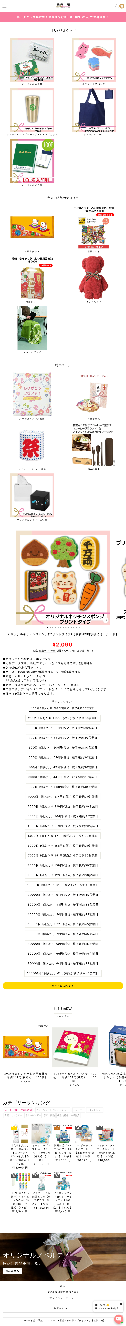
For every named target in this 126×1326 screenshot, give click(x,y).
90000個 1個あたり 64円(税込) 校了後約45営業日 (63, 963)
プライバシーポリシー (63, 1298)
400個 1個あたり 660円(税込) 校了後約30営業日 (63, 737)
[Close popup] (120, 1304)
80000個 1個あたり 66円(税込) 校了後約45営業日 (63, 953)
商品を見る (13, 1271)
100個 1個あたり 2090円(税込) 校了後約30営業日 (63, 708)
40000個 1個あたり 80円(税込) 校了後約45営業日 (63, 914)
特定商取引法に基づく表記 (63, 1292)
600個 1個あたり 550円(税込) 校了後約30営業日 (63, 757)
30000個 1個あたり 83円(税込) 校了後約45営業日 (63, 904)
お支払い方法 (62, 1308)
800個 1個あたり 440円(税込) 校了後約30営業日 (62, 777)
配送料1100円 (47, 650)
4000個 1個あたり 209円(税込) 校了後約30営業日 (63, 826)
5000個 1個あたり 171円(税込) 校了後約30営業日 (63, 835)
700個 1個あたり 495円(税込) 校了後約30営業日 (63, 767)
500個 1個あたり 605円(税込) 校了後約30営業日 (63, 747)
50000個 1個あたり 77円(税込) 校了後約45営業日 (63, 924)
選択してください (63, 701)
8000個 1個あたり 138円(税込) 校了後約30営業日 (63, 865)
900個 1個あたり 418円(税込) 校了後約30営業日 (63, 786)
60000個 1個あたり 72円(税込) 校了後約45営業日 (63, 934)
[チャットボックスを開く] (118, 1319)
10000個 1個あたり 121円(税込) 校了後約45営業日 (63, 885)
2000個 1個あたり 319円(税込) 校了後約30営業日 (63, 806)
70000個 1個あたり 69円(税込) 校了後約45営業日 (63, 943)
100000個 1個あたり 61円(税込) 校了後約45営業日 (63, 973)
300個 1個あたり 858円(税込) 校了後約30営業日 (63, 728)
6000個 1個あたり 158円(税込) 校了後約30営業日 (63, 845)
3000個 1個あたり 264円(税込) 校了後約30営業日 (63, 816)
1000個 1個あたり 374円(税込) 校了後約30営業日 (63, 796)
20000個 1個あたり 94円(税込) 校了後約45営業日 (63, 894)
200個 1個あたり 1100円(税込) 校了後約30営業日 (63, 718)
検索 (63, 1286)
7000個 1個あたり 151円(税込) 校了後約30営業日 (63, 855)
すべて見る (63, 1016)
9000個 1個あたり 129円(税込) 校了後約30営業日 (63, 875)
